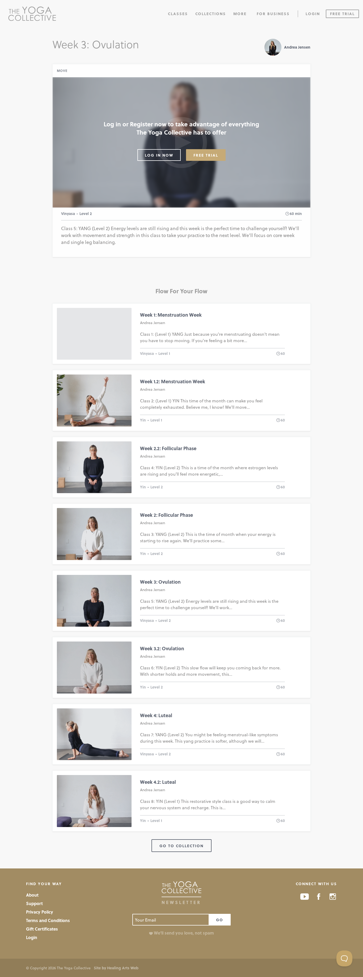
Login (313, 13)
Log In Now (159, 155)
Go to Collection (181, 846)
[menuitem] (178, 13)
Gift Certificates (42, 929)
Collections (210, 13)
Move (62, 70)
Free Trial (342, 13)
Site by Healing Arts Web (116, 968)
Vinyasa (68, 213)
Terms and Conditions (48, 920)
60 (292, 213)
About (32, 895)
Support (34, 903)
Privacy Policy (39, 912)
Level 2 (85, 213)
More (240, 13)
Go (219, 920)
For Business (273, 13)
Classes (178, 13)
